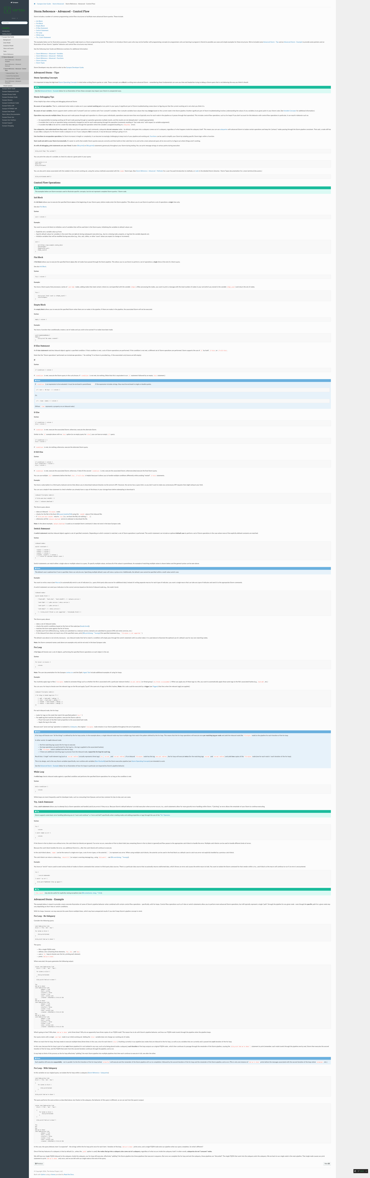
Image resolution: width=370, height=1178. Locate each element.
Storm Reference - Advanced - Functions (13, 82)
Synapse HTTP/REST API (9, 108)
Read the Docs (69, 1174)
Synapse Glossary (7, 100)
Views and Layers (8, 48)
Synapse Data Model (8, 111)
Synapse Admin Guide (8, 88)
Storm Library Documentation (11, 114)
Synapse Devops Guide (9, 94)
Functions (153, 136)
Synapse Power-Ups (8, 117)
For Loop (39, 33)
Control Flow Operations (12, 75)
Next (326, 1163)
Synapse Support (7, 123)
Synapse (15, 2)
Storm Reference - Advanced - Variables (13, 60)
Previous (40, 1163)
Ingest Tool (86, 672)
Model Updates (7, 86)
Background (7, 40)
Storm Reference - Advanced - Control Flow (15, 69)
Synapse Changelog (8, 126)
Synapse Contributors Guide (10, 103)
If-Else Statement (42, 28)
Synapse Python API (8, 105)
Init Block (39, 21)
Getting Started (6, 34)
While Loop (40, 35)
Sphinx (43, 1174)
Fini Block (39, 23)
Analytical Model (8, 45)
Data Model (6, 42)
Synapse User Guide (8, 37)
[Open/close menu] (1, 37)
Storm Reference (8, 54)
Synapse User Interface (9, 120)
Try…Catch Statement (43, 37)
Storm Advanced (8, 57)
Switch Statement (42, 30)
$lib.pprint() (90, 145)
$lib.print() (80, 145)
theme (53, 1174)
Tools (4, 51)
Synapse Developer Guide (9, 97)
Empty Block (40, 26)
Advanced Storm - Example (13, 78)
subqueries (223, 129)
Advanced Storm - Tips (12, 73)
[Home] (34, 4)
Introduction (6, 31)
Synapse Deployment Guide (10, 91)
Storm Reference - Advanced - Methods (13, 65)
